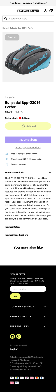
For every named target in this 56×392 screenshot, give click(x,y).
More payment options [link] (28, 147)
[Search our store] (6, 18)
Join (15, 296)
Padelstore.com (21, 316)
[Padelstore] (28, 11)
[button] (8, 11)
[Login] (45, 11)
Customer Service (22, 306)
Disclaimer (25, 360)
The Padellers (19, 326)
